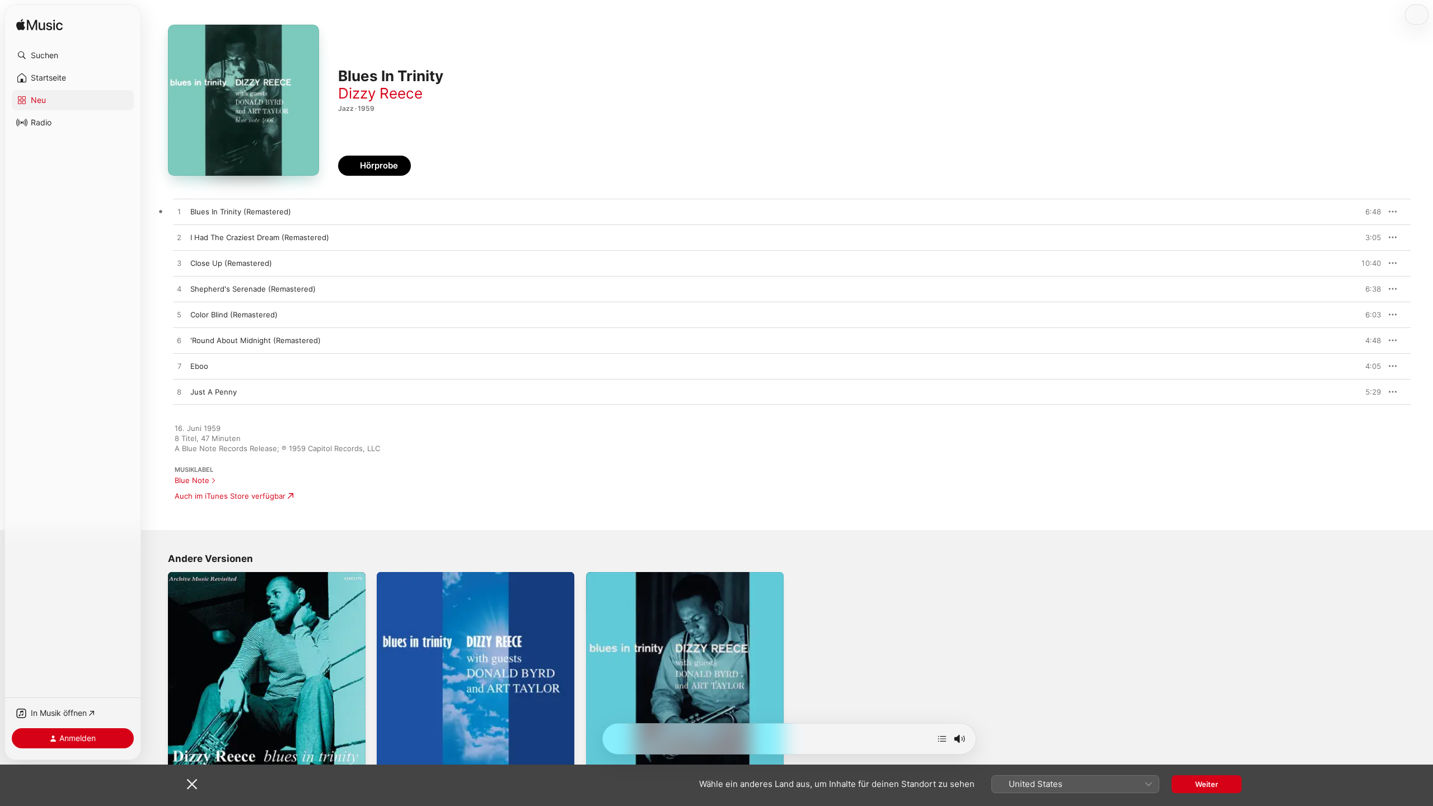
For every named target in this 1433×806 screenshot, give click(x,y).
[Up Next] (942, 739)
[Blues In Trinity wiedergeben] (182, 755)
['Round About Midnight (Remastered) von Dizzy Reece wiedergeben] (179, 341)
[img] (39, 25)
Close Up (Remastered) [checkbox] (231, 263)
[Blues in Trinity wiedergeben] (600, 755)
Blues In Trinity (193, 576)
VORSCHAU (1365, 211)
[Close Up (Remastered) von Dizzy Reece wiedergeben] (179, 264)
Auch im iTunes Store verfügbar (230, 495)
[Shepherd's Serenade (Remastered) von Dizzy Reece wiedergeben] (179, 289)
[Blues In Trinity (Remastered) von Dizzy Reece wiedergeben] (179, 212)
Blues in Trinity (611, 576)
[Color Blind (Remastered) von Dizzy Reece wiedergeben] (179, 315)
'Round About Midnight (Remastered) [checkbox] (255, 340)
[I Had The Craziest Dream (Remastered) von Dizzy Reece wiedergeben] (179, 238)
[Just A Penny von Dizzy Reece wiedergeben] (179, 392)
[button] (72, 55)
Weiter (1206, 784)
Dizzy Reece (380, 93)
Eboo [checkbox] (199, 366)
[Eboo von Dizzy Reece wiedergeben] (179, 367)
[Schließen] (192, 784)
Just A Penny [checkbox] (213, 391)
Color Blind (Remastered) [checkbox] (234, 314)
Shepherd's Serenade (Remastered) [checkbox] (253, 288)
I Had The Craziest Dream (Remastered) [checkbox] (259, 237)
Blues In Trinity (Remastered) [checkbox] (240, 211)
